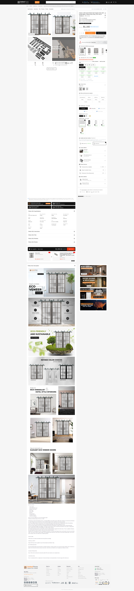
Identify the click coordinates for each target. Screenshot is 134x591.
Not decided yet (82, 97)
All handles (83, 108)
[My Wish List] (113, 2)
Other (99, 101)
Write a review (88, 196)
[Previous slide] (106, 52)
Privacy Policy (80, 575)
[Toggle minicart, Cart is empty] (116, 2)
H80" (85, 64)
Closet (41, 228)
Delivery (79, 572)
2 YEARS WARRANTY (84, 189)
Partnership (69, 570)
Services (47, 572)
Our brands (48, 573)
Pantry (96, 99)
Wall (58, 572)
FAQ (67, 578)
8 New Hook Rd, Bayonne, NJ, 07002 (98, 35)
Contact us (48, 575)
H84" (89, 64)
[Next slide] (106, 50)
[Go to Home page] (23, 2)
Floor (58, 575)
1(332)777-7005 (86, 2)
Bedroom (96, 97)
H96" (93, 64)
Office (82, 99)
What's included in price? (94, 26)
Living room (89, 99)
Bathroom (103, 97)
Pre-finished (65, 215)
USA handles (93, 108)
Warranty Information (81, 576)
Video (68, 573)
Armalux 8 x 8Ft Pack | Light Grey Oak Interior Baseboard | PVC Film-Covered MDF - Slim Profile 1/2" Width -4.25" (67, 255)
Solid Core (65, 218)
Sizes (79, 570)
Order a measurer (95, 61)
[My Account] (109, 2)
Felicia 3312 (37, 253)
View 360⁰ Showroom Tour (28, 574)
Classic (29, 228)
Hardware (59, 570)
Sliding (53, 215)
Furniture (59, 569)
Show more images (51, 68)
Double (41, 215)
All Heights (81, 64)
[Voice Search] (72, 2)
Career (79, 573)
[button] (39, 203)
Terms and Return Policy (82, 578)
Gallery (68, 572)
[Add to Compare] (105, 15)
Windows (59, 573)
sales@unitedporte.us (96, 2)
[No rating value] (81, 196)
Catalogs (47, 570)
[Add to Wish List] (105, 13)
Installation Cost (80, 569)
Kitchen (89, 97)
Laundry (85, 101)
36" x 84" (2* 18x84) (55, 221)
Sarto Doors (94, 42)
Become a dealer (69, 569)
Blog (67, 575)
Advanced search (69, 576)
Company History (49, 569)
